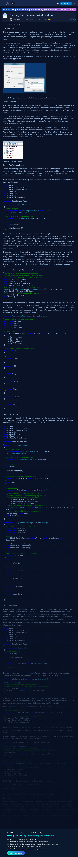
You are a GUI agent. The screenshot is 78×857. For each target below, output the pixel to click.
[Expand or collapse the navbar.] (2, 3)
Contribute (66, 3)
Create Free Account (15, 853)
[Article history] (25, 19)
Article (72, 19)
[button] (74, 3)
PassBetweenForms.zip (13, 24)
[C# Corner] (7, 3)
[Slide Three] (39, 9)
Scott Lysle (17, 19)
